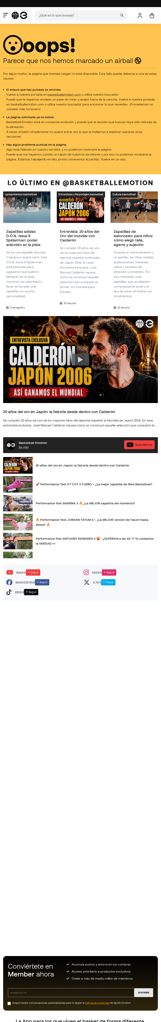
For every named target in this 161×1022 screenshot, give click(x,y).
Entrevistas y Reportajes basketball (81, 194)
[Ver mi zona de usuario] (140, 15)
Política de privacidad (97, 1003)
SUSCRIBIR (143, 992)
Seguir (34, 572)
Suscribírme (143, 444)
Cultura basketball (124, 194)
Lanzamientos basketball (21, 194)
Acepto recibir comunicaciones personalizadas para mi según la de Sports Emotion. (71, 1003)
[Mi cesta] (152, 15)
